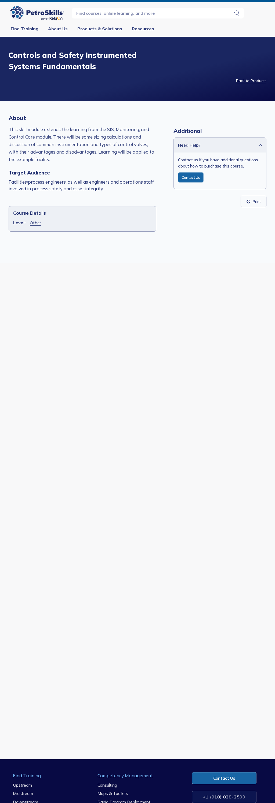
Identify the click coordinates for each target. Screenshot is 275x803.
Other (35, 222)
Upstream (22, 785)
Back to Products (251, 80)
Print (257, 201)
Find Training (24, 28)
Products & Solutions (99, 28)
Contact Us (191, 177)
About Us (58, 28)
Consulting (107, 785)
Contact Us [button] (224, 778)
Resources (143, 28)
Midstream (23, 793)
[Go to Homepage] (38, 13)
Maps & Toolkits (112, 793)
